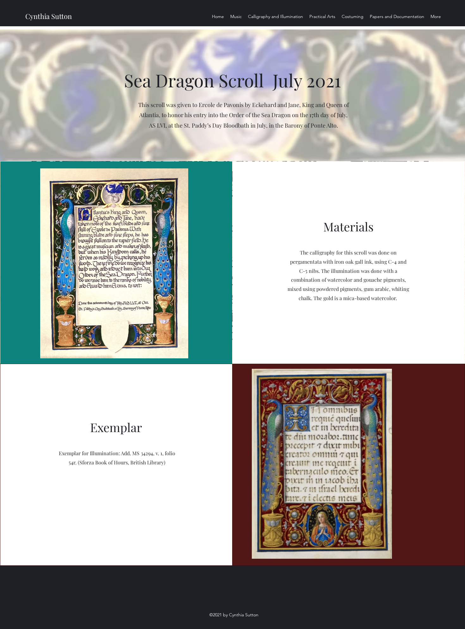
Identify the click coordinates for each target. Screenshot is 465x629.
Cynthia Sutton (48, 16)
